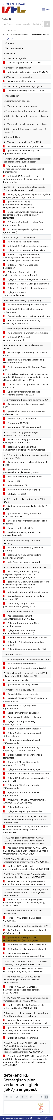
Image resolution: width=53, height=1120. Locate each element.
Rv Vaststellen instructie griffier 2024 (25, 146)
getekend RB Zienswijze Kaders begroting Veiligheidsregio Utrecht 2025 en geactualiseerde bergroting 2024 (26, 585)
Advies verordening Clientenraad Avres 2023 (24, 368)
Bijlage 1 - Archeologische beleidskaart (26, 250)
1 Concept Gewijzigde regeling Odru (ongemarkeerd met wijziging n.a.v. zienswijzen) (23, 215)
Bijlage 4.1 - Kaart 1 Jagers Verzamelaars (28, 279)
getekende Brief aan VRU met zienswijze (27, 592)
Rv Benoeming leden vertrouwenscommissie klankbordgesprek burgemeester (23, 169)
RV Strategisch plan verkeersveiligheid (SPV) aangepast (24, 931)
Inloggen (40, 1118)
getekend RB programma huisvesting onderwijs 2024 (24, 412)
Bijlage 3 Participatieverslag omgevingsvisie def (19, 723)
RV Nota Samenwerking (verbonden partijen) (23, 549)
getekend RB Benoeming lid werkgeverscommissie (19, 338)
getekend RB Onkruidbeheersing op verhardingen (23, 310)
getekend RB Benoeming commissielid (26, 668)
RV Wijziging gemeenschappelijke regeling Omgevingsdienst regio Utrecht (26, 195)
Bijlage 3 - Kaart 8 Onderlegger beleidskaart (21, 266)
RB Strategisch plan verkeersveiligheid (26, 949)
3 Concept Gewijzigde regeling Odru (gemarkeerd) (23, 230)
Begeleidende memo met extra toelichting (28, 316)
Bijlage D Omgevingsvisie (20, 807)
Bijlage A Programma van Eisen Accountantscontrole (21, 624)
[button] (47, 24)
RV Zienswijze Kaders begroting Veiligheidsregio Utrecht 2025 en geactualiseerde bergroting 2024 (21, 574)
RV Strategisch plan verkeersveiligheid (26, 944)
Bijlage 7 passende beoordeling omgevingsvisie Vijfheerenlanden (21, 749)
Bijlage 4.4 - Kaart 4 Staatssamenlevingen (15, 293)
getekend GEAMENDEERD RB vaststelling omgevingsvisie (25, 699)
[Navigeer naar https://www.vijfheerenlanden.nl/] (14, 9)
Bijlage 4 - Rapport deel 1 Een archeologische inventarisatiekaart (20, 273)
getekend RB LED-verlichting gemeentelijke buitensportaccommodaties (24, 448)
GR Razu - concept (16, 494)
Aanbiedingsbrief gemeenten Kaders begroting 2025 (23, 597)
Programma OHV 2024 (18, 423)
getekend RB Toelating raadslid (22, 684)
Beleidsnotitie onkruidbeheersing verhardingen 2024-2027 (21, 322)
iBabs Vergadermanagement (17, 1118)
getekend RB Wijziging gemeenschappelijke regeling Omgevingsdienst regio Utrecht (18, 204)
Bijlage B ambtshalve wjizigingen (23, 769)
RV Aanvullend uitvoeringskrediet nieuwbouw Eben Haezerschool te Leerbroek (25, 1021)
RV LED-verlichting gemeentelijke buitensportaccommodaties (22, 441)
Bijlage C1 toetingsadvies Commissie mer (28, 773)
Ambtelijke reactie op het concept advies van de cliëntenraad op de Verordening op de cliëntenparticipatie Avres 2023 (26, 377)
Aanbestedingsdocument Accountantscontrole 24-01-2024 (19, 617)
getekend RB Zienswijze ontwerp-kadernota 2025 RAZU (22, 515)
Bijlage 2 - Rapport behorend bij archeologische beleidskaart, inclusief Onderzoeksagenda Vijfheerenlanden (21, 257)
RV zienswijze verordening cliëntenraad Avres (25, 354)
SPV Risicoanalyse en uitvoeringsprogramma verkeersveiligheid (23, 954)
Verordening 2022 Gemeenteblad (24, 427)
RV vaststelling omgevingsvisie (22, 694)
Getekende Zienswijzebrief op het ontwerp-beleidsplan (22, 533)
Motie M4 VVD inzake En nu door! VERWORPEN (22, 919)
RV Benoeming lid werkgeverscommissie (27, 333)
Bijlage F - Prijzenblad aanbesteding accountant (23, 643)
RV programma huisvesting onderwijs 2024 (24, 405)
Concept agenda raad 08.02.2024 (24, 62)
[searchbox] (22, 24)
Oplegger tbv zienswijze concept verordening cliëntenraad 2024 (21, 393)
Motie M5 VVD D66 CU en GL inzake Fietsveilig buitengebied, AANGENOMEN (23, 970)
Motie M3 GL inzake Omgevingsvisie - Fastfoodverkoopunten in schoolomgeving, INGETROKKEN (24, 902)
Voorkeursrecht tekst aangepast (23, 713)
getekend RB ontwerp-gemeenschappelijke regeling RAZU (21, 470)
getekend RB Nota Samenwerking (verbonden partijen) (22, 556)
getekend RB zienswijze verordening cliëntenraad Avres (23, 361)
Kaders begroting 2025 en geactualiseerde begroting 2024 (19, 605)
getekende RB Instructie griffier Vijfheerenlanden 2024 (21, 152)
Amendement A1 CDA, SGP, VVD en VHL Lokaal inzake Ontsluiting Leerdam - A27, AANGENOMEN (25, 829)
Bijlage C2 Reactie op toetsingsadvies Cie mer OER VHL (26, 779)
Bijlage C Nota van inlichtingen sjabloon (27, 637)
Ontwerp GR (13, 481)
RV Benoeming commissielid (21, 663)
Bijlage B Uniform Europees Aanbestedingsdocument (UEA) (19, 631)
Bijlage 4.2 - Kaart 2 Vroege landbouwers (28, 283)
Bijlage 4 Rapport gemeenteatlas (24, 728)
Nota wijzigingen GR (17, 485)
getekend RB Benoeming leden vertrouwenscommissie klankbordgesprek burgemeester (23, 179)
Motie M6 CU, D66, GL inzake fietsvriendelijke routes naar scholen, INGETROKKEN (21, 990)
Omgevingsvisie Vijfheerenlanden (24, 717)
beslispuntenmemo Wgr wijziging (23, 489)
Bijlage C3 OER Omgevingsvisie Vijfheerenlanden (21, 786)
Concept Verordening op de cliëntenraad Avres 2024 (25, 386)
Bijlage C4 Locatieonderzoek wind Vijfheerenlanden (22, 794)
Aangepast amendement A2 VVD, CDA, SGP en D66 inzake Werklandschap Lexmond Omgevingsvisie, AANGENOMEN (25, 851)
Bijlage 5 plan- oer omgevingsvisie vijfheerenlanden (22, 734)
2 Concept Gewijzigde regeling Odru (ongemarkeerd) (23, 223)
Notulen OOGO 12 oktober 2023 (23, 418)
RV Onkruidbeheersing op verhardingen (27, 304)
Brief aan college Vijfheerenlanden (24, 476)
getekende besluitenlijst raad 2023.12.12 (28, 72)
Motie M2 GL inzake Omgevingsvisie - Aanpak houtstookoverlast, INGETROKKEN (24, 882)
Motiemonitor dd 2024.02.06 (21, 81)
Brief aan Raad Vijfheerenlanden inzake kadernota (25, 522)
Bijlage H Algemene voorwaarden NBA (26, 649)
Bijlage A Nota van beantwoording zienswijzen (22, 756)
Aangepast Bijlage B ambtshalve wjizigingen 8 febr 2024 (21, 763)
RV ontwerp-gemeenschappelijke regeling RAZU (26, 463)
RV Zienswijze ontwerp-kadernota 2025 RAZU (25, 507)
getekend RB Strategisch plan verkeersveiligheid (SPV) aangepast (21, 938)
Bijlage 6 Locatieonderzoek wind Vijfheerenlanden (21, 741)
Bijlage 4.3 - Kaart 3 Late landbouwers (26, 288)
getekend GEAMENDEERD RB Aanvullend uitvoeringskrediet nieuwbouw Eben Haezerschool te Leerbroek (25, 1030)
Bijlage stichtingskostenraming (22, 1038)
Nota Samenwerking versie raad (23, 562)
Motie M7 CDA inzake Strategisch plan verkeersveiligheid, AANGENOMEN (24, 1006)
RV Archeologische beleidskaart (23, 241)
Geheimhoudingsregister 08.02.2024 (25, 90)
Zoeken (5, 19)
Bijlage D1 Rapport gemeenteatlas (24, 811)
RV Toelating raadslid (17, 680)
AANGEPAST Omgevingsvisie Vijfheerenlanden (19, 707)
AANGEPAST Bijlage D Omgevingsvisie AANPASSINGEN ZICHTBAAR (24, 801)
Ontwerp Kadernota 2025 (20, 528)
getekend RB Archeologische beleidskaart (28, 246)
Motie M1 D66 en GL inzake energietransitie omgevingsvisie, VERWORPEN (26, 867)
